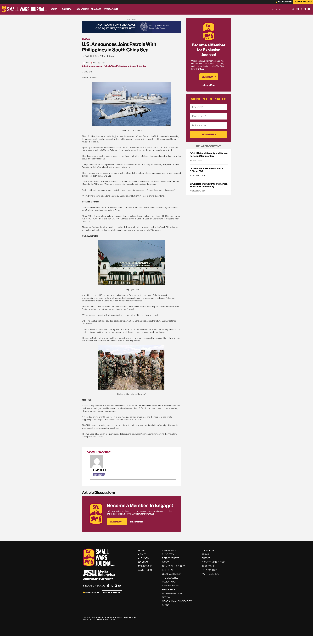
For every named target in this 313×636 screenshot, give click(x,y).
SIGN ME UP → (117, 521)
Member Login (285, 2)
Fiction (166, 597)
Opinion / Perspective (174, 566)
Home (141, 550)
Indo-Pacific (208, 566)
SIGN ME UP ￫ (209, 76)
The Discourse (170, 577)
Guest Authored (171, 573)
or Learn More (136, 521)
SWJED (99, 469)
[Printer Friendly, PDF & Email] (94, 63)
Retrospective (170, 558)
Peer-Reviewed (170, 585)
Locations (208, 550)
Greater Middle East (213, 562)
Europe (206, 558)
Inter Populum (111, 9)
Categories (169, 550)
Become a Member (303, 2)
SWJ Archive (83, 9)
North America (210, 573)
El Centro (67, 9)
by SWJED (87, 56)
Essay (165, 562)
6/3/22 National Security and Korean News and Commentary (209, 154)
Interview (167, 570)
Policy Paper (169, 581)
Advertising (145, 570)
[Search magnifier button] (293, 9)
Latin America (209, 570)
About (54, 9)
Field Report (169, 589)
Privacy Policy (89, 619)
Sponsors (96, 9)
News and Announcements (177, 601)
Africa (205, 554)
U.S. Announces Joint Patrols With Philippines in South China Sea (114, 66)
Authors (143, 558)
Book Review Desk (172, 593)
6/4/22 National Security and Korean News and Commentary (209, 185)
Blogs (86, 38)
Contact (143, 562)
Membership (145, 566)
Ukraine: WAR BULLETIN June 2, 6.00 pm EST (206, 170)
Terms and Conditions (105, 619)
